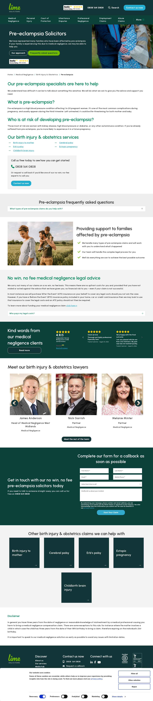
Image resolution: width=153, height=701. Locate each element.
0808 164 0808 (25, 166)
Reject (134, 687)
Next (138, 403)
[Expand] (141, 313)
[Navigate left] (83, 337)
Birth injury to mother (23, 142)
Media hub (40, 667)
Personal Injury (31, 19)
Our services (40, 664)
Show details (117, 697)
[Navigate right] (142, 337)
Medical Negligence (13, 19)
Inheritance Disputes (64, 19)
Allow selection (134, 680)
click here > (71, 305)
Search (115, 7)
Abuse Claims (121, 19)
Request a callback (75, 666)
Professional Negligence (83, 19)
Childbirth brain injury (23, 150)
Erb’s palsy (18, 146)
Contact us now (134, 7)
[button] (21, 183)
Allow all (134, 674)
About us (39, 661)
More (139, 19)
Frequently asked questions (44, 53)
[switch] (64, 696)
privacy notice (88, 508)
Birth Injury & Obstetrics (47, 75)
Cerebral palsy (66, 142)
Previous (15, 403)
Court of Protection (46, 19)
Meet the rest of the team (76, 439)
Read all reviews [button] (62, 348)
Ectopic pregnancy (68, 146)
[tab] (76, 313)
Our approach (18, 53)
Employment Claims (105, 19)
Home (10, 75)
